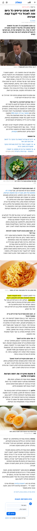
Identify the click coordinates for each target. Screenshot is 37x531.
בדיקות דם (16, 492)
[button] (29, 2)
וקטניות (14, 132)
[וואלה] (18, 2)
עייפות (33, 492)
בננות (21, 492)
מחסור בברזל (24, 113)
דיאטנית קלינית (19, 484)
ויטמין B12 (14, 113)
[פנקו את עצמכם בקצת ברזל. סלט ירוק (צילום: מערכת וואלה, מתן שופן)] (18, 170)
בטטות (25, 492)
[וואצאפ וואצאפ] (7, 2)
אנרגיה (29, 492)
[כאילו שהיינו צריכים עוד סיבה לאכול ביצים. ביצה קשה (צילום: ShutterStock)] (18, 420)
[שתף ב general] (3, 2)
